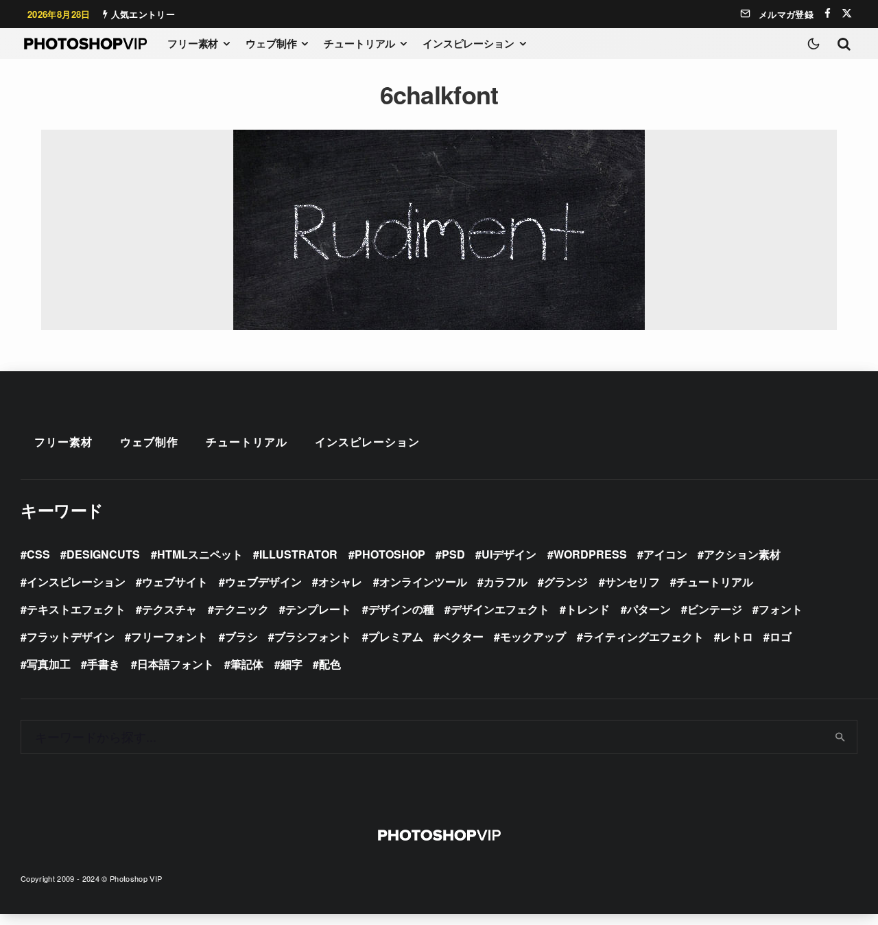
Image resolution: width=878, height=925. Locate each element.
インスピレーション (468, 43)
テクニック (241, 609)
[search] (840, 737)
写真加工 (49, 664)
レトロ (736, 636)
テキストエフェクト (76, 609)
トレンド (588, 609)
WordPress (590, 554)
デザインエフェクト (500, 609)
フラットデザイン (71, 636)
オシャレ (340, 581)
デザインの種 (401, 609)
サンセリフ (632, 581)
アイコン (665, 554)
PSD (453, 554)
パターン (649, 609)
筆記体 (246, 664)
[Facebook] (827, 13)
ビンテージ (714, 609)
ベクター (462, 636)
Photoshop (390, 554)
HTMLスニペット (200, 554)
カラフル (505, 581)
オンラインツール (423, 581)
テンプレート (318, 609)
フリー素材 (192, 43)
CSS (38, 554)
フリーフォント (169, 636)
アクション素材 (742, 554)
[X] (846, 13)
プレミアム (395, 636)
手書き (103, 664)
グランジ (566, 581)
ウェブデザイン (263, 581)
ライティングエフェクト (643, 636)
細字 (291, 664)
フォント (781, 609)
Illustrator (298, 554)
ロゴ (781, 636)
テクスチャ (169, 609)
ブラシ (241, 636)
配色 (330, 664)
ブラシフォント (312, 636)
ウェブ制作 (271, 43)
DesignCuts (103, 554)
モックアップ (533, 636)
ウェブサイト (175, 581)
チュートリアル (359, 43)
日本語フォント (175, 664)
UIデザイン (509, 554)
